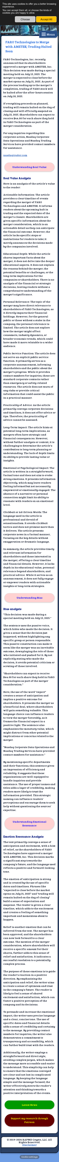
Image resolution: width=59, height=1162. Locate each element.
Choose (25, 19)
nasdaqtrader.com (15, 155)
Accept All (46, 19)
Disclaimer (29, 1144)
